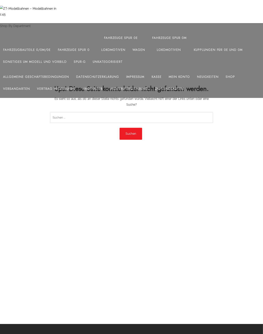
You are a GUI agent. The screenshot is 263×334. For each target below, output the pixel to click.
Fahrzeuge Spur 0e (121, 38)
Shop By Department (15, 26)
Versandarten (16, 89)
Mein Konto (179, 77)
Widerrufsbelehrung (129, 89)
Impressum (135, 77)
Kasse (157, 77)
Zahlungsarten (169, 89)
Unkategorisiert (108, 62)
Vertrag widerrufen (56, 89)
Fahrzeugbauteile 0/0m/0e (27, 50)
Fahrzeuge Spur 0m (169, 38)
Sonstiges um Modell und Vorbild (35, 62)
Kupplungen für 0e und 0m (218, 50)
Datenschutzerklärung (97, 77)
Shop (230, 77)
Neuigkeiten (208, 77)
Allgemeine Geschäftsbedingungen (36, 77)
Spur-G (80, 62)
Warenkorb (92, 89)
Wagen (138, 50)
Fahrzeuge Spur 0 (74, 50)
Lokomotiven (113, 50)
